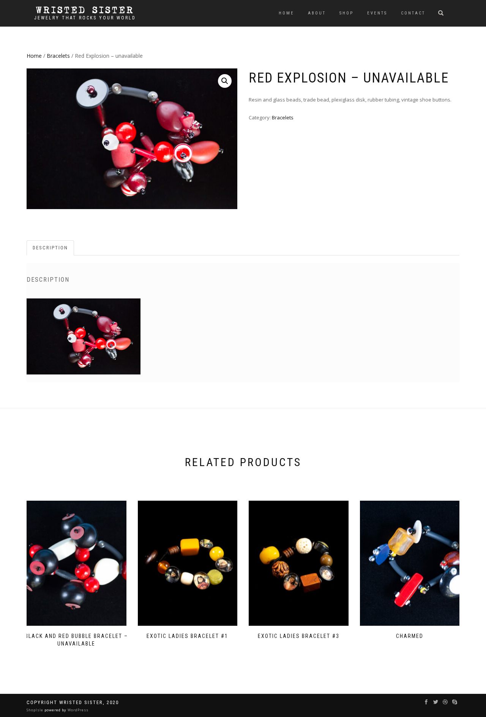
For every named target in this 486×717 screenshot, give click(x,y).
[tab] (51, 248)
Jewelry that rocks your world (85, 18)
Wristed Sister (85, 10)
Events (377, 13)
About (317, 13)
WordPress (77, 709)
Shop (346, 13)
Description (50, 248)
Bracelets (58, 55)
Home (286, 13)
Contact (413, 13)
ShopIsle (35, 709)
